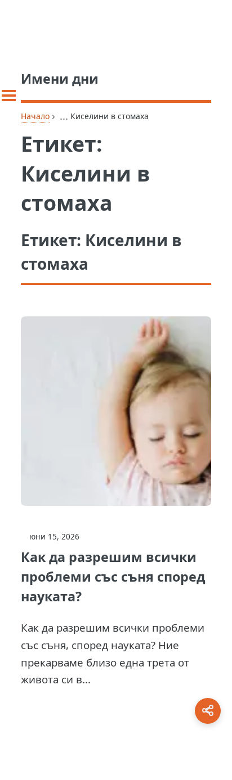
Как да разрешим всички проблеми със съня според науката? (113, 576)
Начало (35, 116)
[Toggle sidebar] (9, 95)
